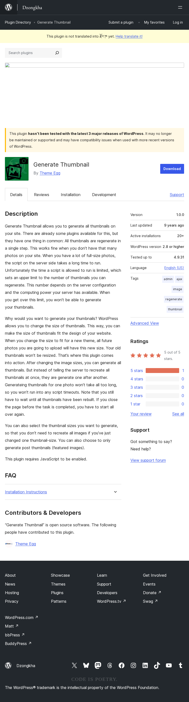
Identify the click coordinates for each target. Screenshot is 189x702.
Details (16, 194)
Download (172, 169)
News (10, 584)
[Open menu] (181, 7)
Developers (107, 592)
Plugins (57, 592)
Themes (58, 584)
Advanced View (144, 323)
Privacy (11, 601)
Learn (102, 575)
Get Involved (155, 575)
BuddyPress (18, 643)
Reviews (41, 194)
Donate (152, 592)
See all (178, 413)
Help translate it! (129, 36)
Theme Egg (50, 173)
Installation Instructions (26, 492)
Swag (150, 601)
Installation (70, 194)
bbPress (15, 634)
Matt (12, 626)
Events (149, 584)
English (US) (174, 268)
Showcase (60, 575)
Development (104, 194)
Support (177, 194)
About (10, 575)
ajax (179, 279)
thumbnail (175, 309)
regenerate (173, 299)
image (177, 289)
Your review (141, 413)
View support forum (148, 460)
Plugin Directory (18, 22)
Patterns (58, 601)
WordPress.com (21, 617)
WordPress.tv (111, 601)
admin (168, 279)
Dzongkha (25, 665)
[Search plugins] (57, 53)
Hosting (12, 592)
